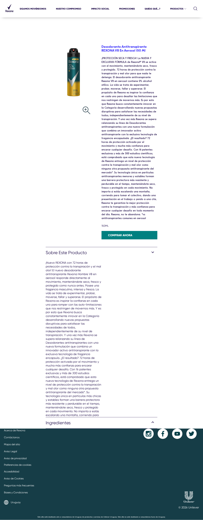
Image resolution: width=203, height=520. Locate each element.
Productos (176, 8)
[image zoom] (86, 110)
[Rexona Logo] (9, 13)
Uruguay (16, 502)
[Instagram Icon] (148, 434)
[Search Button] (195, 8)
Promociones (127, 8)
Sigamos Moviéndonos (33, 8)
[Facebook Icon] (163, 434)
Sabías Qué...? (152, 8)
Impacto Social (100, 8)
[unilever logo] (188, 503)
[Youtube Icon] (177, 434)
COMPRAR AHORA (120, 235)
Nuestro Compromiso (68, 8)
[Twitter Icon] (191, 434)
